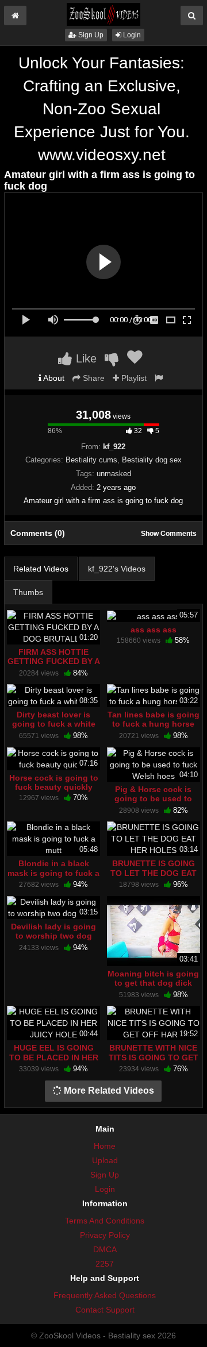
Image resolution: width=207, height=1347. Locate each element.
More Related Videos (108, 1090)
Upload (105, 1160)
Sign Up (89, 35)
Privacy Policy (105, 1235)
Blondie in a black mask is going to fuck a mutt (53, 872)
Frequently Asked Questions (104, 1295)
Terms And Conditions (104, 1220)
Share (92, 378)
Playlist (133, 378)
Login (131, 35)
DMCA (105, 1249)
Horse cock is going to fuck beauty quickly (53, 782)
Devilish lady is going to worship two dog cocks (53, 936)
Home (105, 1146)
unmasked (114, 473)
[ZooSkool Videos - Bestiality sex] (103, 13)
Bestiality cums (91, 460)
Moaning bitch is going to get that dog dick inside (153, 983)
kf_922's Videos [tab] (116, 568)
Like (84, 358)
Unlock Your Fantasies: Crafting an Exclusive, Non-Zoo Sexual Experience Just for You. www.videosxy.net (102, 109)
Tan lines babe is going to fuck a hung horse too (154, 724)
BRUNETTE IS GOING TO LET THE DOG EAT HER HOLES (153, 872)
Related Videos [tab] (40, 568)
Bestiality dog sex (152, 460)
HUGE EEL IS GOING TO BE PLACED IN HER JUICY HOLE (53, 1057)
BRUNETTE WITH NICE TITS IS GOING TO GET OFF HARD (153, 1057)
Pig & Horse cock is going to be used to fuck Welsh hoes (153, 798)
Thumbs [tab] (28, 592)
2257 (104, 1263)
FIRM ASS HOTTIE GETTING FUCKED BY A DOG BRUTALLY (53, 661)
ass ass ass (154, 629)
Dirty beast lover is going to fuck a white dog (53, 724)
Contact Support (105, 1309)
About (52, 378)
